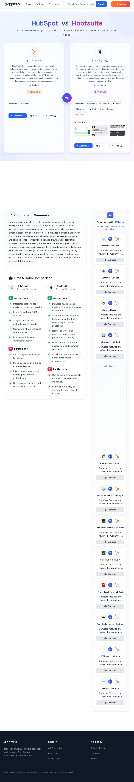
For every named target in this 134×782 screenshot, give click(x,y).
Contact (95, 753)
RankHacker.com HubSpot (110, 624)
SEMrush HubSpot (110, 656)
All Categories (55, 748)
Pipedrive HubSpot (110, 560)
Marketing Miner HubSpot (110, 495)
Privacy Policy (98, 748)
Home (28, 4)
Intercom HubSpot (110, 342)
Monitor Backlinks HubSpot (110, 528)
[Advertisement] (67, 180)
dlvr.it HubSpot (110, 310)
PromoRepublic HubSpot (110, 592)
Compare (112, 260)
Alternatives (18, 116)
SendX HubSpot (110, 688)
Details (36, 116)
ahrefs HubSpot (110, 246)
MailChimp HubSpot (110, 463)
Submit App (122, 4)
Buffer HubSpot (110, 278)
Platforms (40, 4)
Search (101, 4)
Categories (54, 4)
